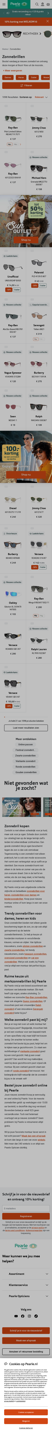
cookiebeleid (20, 1401)
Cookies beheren (26, 1428)
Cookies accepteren (26, 1412)
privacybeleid (9, 1401)
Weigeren (26, 1421)
